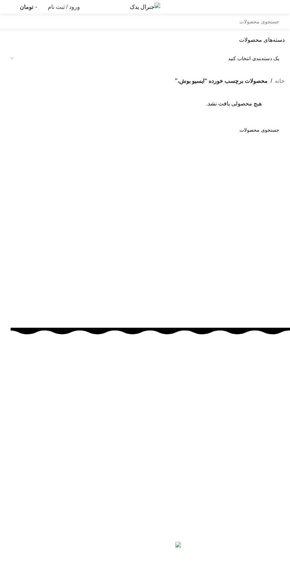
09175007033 (221, 435)
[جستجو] (12, 21)
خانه (280, 81)
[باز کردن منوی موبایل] (282, 7)
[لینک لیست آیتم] (150, 482)
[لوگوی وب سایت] (145, 7)
